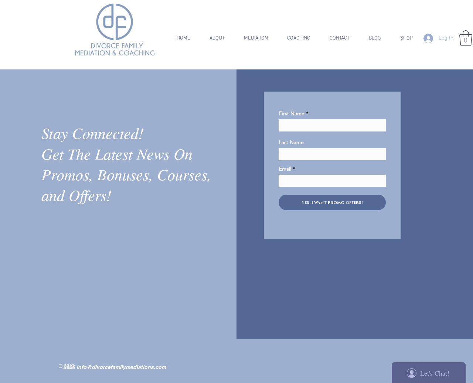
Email (285, 168)
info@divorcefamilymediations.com (121, 367)
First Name (291, 113)
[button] (212, 38)
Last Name (291, 142)
